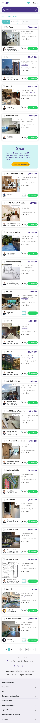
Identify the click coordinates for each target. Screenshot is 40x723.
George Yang (10, 282)
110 (30, 649)
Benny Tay (10, 77)
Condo (8, 16)
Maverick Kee (11, 491)
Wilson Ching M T (12, 431)
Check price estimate (21, 164)
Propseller (10, 639)
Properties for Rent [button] (8, 705)
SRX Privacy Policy (13, 671)
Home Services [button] (7, 700)
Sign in (35, 3)
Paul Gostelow (11, 253)
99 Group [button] (5, 719)
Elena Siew (10, 136)
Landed (14, 16)
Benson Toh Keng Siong (13, 223)
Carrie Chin (10, 610)
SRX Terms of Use (27, 671)
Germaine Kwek (11, 549)
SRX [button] (3, 691)
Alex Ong (9, 194)
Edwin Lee (10, 312)
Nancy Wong (10, 520)
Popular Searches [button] (7, 710)
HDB (3, 16)
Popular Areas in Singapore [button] (11, 714)
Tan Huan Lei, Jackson (13, 461)
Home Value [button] (6, 687)
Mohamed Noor (11, 401)
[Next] (33, 649)
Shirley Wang (10, 47)
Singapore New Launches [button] (10, 696)
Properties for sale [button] (8, 682)
